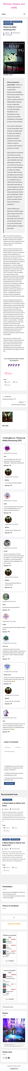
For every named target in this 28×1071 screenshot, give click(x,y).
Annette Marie (6, 956)
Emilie (5, 504)
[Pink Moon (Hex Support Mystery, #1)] (4, 948)
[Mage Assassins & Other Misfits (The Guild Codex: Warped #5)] (4, 954)
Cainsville (7, 21)
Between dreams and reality (14, 5)
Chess (4, 604)
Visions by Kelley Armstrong (18, 404)
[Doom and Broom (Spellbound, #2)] (4, 942)
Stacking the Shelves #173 (9, 399)
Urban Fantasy (8, 24)
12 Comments (8, 35)
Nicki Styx (6, 839)
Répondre (6, 465)
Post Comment (9, 783)
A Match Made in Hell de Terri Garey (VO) (13, 844)
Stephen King (9, 985)
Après (7, 984)
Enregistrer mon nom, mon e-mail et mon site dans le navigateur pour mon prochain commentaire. (13, 768)
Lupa (4, 721)
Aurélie (5, 551)
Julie (5, 456)
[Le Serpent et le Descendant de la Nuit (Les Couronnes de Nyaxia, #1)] (4, 977)
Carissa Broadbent (7, 981)
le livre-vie (5, 646)
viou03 (4, 624)
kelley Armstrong (16, 21)
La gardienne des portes (9, 991)
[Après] (4, 987)
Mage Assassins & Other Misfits (10, 953)
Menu (4, 14)
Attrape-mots (7, 674)
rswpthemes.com (14, 1068)
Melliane (7, 480)
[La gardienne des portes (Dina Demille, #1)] (4, 992)
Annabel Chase (9, 942)
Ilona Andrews (6, 994)
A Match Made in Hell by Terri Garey (13, 804)
